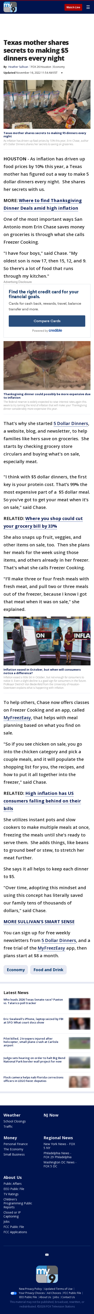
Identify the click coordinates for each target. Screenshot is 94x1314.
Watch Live (73, 7)
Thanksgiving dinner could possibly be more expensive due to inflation (47, 395)
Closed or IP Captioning (12, 1214)
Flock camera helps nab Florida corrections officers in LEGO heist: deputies (33, 1079)
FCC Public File (13, 1227)
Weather (12, 1115)
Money (10, 1137)
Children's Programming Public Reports (17, 1203)
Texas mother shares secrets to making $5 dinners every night (44, 134)
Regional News (58, 1137)
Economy (59, 67)
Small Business (14, 1154)
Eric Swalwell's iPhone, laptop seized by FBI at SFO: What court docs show (33, 1020)
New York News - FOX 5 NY (59, 1146)
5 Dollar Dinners (71, 423)
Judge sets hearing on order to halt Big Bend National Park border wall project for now (34, 1059)
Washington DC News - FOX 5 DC (60, 1164)
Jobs (6, 1221)
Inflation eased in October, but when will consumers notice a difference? (42, 671)
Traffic (8, 1126)
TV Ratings (11, 1194)
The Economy (13, 1149)
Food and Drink (48, 969)
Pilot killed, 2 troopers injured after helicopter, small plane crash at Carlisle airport (30, 1042)
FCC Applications (15, 1232)
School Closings (14, 1121)
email (47, 1254)
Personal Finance (15, 1144)
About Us (12, 1177)
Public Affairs (12, 1183)
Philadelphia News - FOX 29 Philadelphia (57, 1155)
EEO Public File (13, 1189)
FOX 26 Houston (41, 67)
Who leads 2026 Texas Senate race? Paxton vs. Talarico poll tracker (33, 1001)
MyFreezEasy (17, 718)
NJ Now (51, 1115)
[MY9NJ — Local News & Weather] (10, 7)
